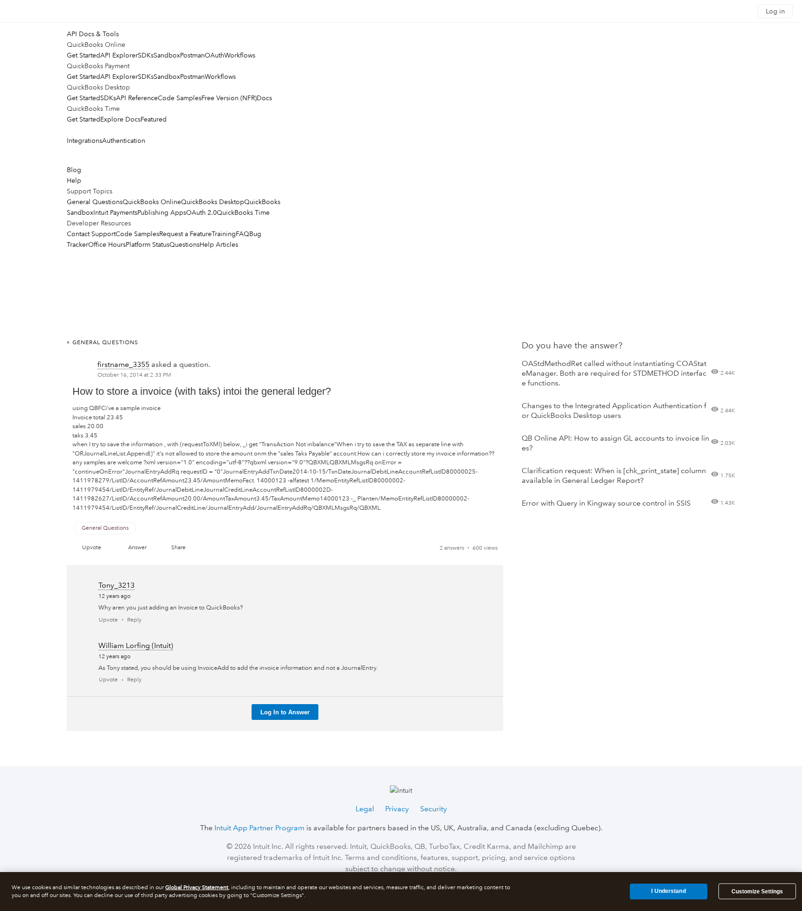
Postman (192, 55)
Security (433, 808)
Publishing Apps (161, 212)
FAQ (242, 234)
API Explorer (119, 55)
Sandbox (167, 55)
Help (74, 180)
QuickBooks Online (152, 202)
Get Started (83, 55)
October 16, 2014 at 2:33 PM (134, 375)
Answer (137, 547)
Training (224, 234)
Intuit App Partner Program (259, 827)
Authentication (123, 140)
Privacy (397, 808)
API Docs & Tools (93, 34)
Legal (365, 808)
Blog (74, 170)
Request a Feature (185, 234)
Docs (264, 98)
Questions (184, 244)
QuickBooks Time (243, 212)
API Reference (137, 98)
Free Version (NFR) (229, 98)
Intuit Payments (115, 212)
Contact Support (91, 234)
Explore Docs (120, 119)
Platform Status (147, 244)
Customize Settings (757, 891)
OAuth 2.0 (201, 212)
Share (178, 547)
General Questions (95, 202)
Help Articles (219, 244)
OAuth (214, 55)
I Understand (668, 891)
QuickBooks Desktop (212, 202)
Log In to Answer (285, 712)
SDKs (146, 55)
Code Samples (179, 98)
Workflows (239, 55)
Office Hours (107, 244)
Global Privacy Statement (196, 887)
